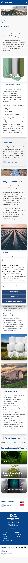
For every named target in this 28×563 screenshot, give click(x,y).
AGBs (2, 550)
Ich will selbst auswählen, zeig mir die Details (11, 285)
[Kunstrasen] (14, 459)
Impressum (4, 551)
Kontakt (5, 534)
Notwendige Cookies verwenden (14, 301)
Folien (3, 20)
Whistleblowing (7, 540)
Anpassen (13, 296)
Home (3, 19)
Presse (17, 532)
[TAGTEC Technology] (14, 487)
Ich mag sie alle (14, 291)
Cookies (3, 554)
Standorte (18, 536)
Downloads (18, 534)
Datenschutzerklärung (6, 553)
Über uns (5, 532)
